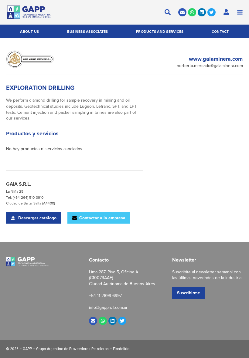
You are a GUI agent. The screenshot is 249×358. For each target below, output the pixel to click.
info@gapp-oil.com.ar (108, 307)
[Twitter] (211, 12)
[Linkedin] (202, 12)
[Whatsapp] (192, 12)
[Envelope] (182, 12)
